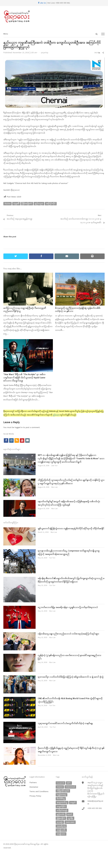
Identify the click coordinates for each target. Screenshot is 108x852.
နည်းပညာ (39, 204)
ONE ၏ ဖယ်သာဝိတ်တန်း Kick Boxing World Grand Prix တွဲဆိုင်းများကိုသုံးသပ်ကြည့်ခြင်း (70, 700)
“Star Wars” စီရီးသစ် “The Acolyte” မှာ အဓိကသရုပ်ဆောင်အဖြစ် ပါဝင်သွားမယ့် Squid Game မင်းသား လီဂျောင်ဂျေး (24, 378)
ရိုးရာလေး (18, 844)
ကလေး (60, 787)
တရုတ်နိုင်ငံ (61, 806)
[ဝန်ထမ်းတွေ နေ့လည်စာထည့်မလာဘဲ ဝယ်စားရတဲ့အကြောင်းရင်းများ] (19, 634)
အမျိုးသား (61, 834)
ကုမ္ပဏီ (16, 204)
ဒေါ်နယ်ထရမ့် (62, 810)
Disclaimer (34, 787)
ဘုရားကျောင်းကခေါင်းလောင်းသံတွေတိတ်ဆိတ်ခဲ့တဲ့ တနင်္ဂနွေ (65, 723)
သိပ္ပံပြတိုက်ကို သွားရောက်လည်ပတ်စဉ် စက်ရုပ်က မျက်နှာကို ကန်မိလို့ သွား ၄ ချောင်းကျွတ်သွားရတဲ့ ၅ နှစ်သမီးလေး (71, 481)
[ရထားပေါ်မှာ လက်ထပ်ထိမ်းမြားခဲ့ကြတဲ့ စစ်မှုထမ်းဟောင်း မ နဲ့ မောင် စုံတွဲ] (19, 677)
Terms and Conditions (39, 791)
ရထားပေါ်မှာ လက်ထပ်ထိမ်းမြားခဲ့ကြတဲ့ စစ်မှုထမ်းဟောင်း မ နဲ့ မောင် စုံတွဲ (71, 677)
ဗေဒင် (69, 814)
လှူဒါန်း (70, 818)
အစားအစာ (70, 822)
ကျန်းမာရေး (61, 795)
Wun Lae (54, 487)
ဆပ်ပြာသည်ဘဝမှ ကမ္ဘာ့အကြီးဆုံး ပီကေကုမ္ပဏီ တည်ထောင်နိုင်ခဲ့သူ (24, 309)
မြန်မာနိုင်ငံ (61, 818)
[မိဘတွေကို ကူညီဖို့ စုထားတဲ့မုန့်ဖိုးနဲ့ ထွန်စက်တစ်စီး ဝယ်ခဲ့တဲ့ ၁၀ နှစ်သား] (80, 274)
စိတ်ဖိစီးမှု (61, 799)
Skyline (7, 204)
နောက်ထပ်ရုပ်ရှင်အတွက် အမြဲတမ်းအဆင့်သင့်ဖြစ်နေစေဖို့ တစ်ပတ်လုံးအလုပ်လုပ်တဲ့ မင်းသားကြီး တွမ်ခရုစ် (69, 503)
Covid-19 (60, 783)
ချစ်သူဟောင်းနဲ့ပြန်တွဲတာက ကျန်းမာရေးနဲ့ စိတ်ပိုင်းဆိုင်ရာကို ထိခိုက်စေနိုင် (71, 528)
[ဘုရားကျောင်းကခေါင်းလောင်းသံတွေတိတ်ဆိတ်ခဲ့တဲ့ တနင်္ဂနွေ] (19, 723)
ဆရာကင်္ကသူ (62, 802)
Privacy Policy (35, 796)
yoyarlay (44, 52)
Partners (33, 782)
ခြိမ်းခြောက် (27, 204)
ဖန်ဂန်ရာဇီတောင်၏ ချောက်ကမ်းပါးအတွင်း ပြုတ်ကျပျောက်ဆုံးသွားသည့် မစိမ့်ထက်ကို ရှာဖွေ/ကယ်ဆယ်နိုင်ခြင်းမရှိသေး (71, 580)
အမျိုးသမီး (61, 830)
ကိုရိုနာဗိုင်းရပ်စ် (63, 791)
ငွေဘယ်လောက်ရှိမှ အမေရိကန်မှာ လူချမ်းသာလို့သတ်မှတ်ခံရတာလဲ (68, 607)
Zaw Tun (54, 465)
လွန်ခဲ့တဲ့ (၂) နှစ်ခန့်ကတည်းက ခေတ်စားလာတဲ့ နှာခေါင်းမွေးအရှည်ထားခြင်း (69, 657)
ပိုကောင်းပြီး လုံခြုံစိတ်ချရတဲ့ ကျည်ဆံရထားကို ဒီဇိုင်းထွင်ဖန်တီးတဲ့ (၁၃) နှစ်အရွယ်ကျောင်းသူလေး (71, 749)
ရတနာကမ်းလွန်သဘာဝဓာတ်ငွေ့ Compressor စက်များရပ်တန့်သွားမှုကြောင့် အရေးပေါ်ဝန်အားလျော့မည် (69, 552)
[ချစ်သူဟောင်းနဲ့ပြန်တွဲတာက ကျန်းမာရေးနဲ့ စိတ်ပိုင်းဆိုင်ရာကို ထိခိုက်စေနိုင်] (19, 528)
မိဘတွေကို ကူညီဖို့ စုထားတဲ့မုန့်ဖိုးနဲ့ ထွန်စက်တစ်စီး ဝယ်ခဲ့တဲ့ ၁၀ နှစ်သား (78, 309)
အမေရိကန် (61, 826)
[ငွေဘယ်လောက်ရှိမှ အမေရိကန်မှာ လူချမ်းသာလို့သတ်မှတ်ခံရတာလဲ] (19, 607)
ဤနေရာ (56, 415)
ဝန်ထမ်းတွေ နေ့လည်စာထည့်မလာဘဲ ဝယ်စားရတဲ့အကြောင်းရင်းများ (68, 634)
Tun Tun (52, 558)
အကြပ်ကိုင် (51, 204)
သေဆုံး (60, 822)
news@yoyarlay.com (95, 803)
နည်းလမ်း (61, 814)
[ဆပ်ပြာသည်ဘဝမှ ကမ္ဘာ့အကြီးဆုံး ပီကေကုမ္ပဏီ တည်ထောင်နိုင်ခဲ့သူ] (28, 274)
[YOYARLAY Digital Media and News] (54, 16)
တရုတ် (73, 802)
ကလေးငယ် (70, 787)
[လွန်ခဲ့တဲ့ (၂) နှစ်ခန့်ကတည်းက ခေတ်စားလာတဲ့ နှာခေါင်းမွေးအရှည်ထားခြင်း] (19, 655)
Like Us (42, 3)
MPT (69, 783)
